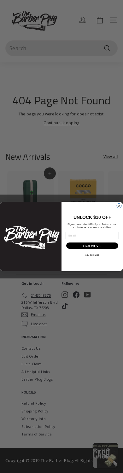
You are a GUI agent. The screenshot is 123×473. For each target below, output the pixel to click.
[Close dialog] (119, 205)
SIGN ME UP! (92, 245)
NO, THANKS (92, 255)
